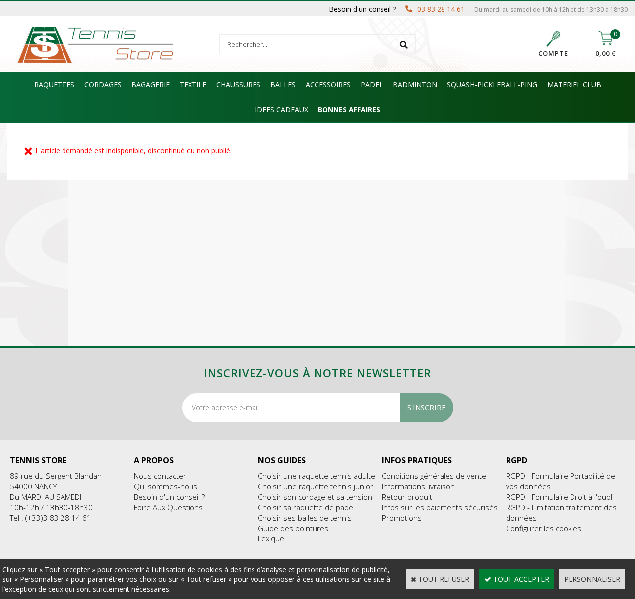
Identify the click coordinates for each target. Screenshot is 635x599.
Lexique (271, 538)
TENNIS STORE (38, 460)
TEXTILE (193, 84)
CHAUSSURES (238, 84)
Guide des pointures (293, 528)
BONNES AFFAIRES (349, 109)
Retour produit (407, 497)
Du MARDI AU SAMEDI (45, 497)
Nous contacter (160, 476)
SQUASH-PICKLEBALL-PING (492, 84)
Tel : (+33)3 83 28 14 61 (50, 518)
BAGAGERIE (150, 84)
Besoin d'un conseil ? (169, 497)
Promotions (402, 518)
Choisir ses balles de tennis (305, 518)
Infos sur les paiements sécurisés (440, 507)
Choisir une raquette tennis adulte (316, 476)
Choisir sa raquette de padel (306, 507)
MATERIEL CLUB (574, 84)
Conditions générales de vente (434, 476)
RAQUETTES (54, 84)
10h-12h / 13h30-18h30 (51, 507)
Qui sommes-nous (165, 486)
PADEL (372, 84)
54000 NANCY (33, 486)
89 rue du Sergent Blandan (56, 476)
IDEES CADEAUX (281, 109)
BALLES (283, 84)
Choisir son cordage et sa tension (315, 497)
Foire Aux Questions (168, 507)
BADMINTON (415, 84)
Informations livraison (418, 486)
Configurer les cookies (543, 528)
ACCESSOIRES (328, 84)
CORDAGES (103, 84)
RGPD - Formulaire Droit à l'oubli (560, 497)
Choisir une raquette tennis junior (315, 486)
